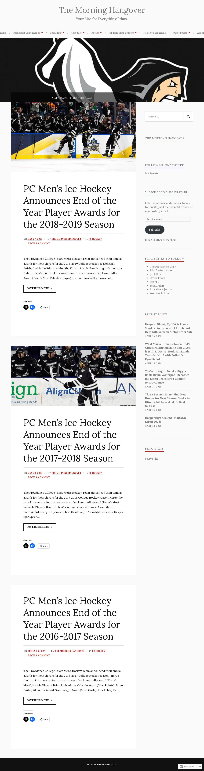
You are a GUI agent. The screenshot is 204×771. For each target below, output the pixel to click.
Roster (95, 32)
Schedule (76, 32)
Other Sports (180, 32)
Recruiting (56, 32)
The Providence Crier (163, 266)
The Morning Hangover (102, 10)
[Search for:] (169, 117)
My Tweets (151, 173)
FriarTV (154, 282)
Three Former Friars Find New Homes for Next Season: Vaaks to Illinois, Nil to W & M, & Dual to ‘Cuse (167, 400)
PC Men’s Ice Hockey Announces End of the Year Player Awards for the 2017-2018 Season (71, 440)
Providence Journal (161, 289)
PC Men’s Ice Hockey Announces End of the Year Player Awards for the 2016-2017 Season (71, 618)
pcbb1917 (155, 274)
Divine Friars (157, 278)
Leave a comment (39, 243)
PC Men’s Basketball (155, 32)
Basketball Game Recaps (26, 32)
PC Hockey (95, 239)
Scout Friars (157, 285)
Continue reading (36, 290)
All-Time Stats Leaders (121, 32)
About (200, 32)
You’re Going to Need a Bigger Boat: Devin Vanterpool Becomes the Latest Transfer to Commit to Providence (167, 376)
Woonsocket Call (160, 293)
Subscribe (154, 229)
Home (3, 32)
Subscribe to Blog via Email (166, 192)
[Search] (188, 117)
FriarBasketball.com (162, 270)
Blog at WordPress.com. (102, 764)
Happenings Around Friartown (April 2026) (165, 419)
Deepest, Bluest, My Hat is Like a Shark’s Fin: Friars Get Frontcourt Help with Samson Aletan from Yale (169, 328)
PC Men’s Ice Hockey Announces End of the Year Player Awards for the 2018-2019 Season (71, 206)
